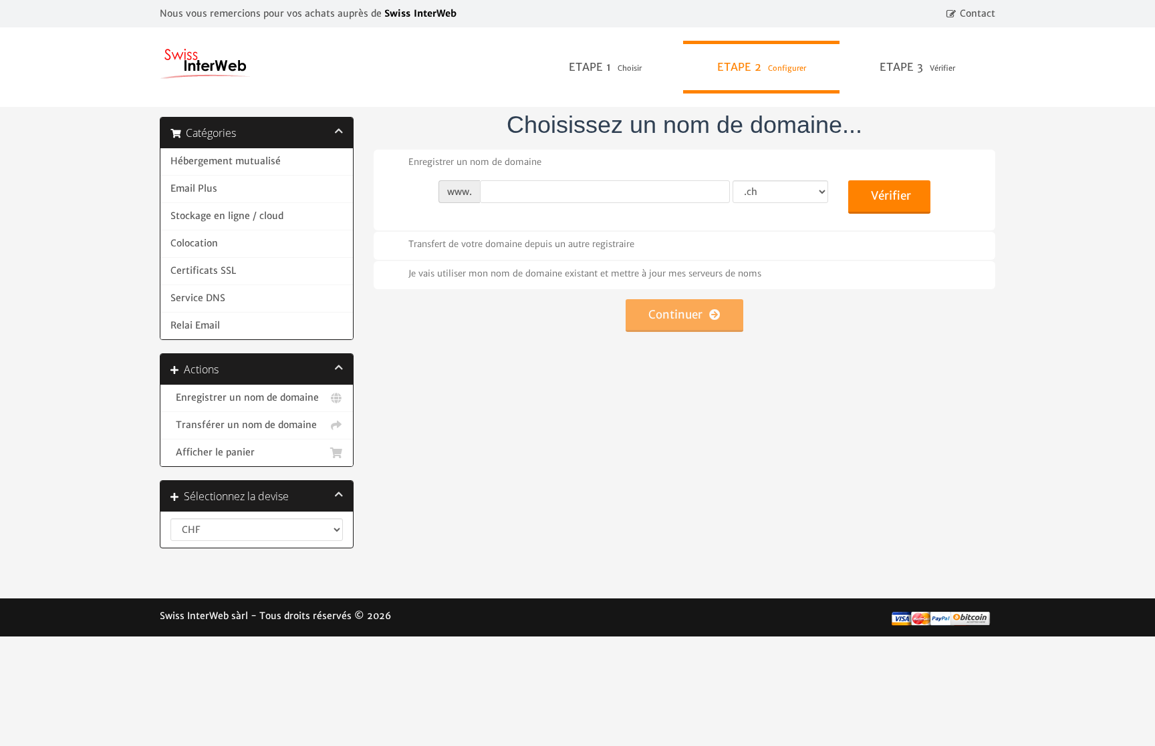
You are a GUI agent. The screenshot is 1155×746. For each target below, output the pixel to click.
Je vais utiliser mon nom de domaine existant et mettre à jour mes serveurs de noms (584, 273)
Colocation (194, 243)
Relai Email (195, 325)
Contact (977, 13)
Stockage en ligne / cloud (226, 216)
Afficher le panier (212, 452)
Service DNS (197, 298)
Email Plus (193, 188)
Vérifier (891, 195)
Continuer (678, 314)
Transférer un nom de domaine (243, 425)
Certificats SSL (203, 270)
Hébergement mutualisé (225, 161)
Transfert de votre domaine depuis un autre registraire (521, 244)
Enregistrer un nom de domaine (244, 397)
